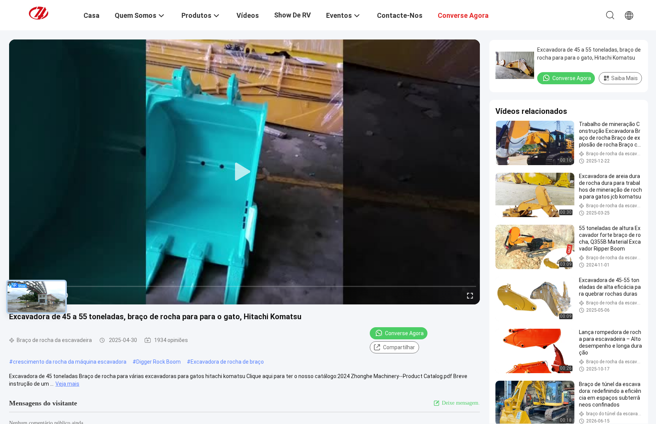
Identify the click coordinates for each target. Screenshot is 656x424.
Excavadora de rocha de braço (227, 362)
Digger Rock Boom (158, 362)
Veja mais (67, 384)
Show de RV (292, 15)
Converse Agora (404, 333)
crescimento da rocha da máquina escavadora (69, 362)
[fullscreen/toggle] (470, 295)
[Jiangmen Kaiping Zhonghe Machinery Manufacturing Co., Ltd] (47, 12)
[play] (244, 171)
